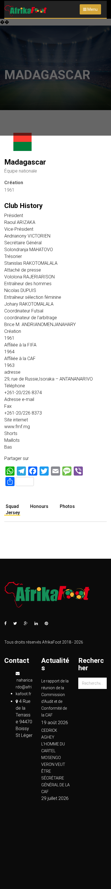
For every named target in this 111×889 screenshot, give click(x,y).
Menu (92, 9)
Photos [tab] (67, 506)
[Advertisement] (55, 77)
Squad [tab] (12, 506)
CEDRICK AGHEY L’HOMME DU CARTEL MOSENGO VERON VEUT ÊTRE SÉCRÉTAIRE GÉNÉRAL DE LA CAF (55, 761)
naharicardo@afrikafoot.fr (24, 687)
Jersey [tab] (13, 512)
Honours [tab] (39, 506)
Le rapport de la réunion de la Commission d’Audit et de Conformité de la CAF (55, 698)
